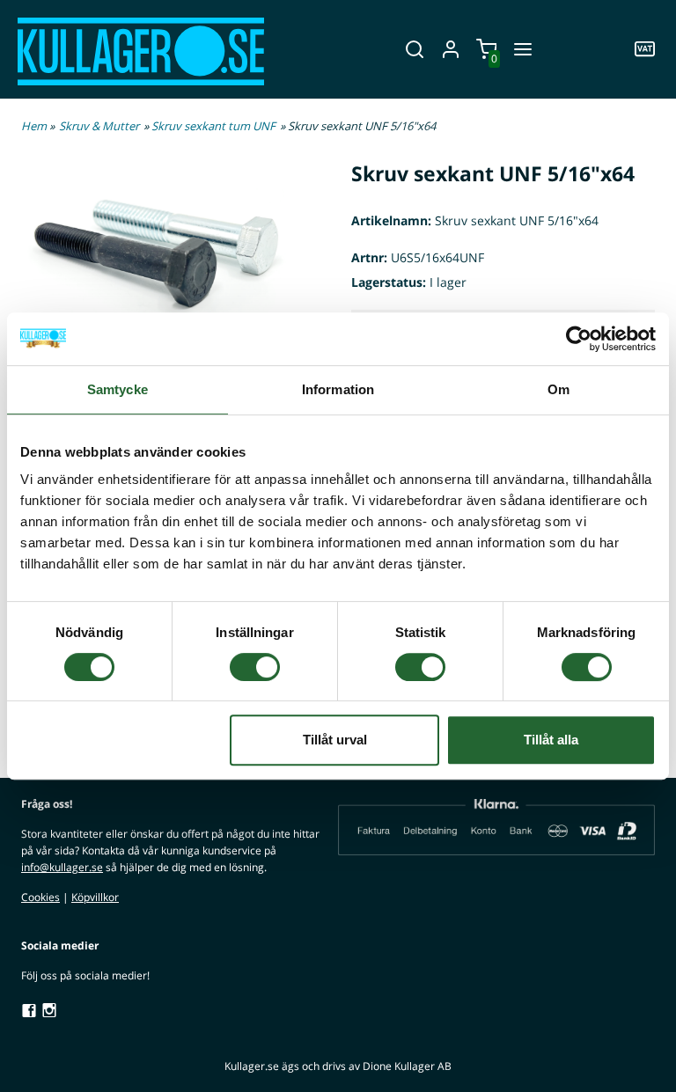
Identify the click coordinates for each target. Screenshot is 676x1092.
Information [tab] (338, 389)
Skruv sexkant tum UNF (213, 126)
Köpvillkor (95, 897)
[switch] (255, 667)
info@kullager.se (62, 867)
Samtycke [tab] (117, 389)
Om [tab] (558, 389)
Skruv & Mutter (99, 126)
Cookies (40, 897)
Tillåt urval (335, 739)
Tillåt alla (551, 739)
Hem (34, 126)
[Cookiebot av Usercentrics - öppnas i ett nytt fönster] (579, 339)
